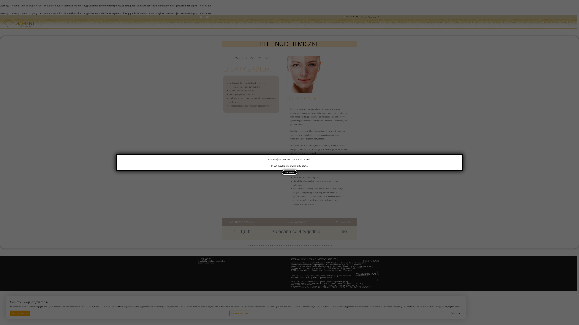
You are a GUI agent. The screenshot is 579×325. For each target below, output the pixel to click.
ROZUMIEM (289, 172)
